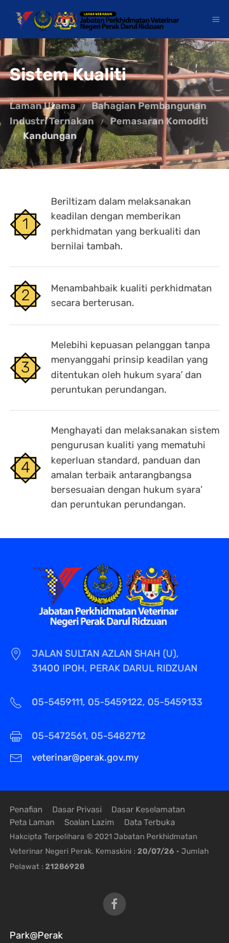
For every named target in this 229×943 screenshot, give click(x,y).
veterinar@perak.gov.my (85, 757)
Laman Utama (43, 106)
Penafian (26, 809)
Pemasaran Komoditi (159, 121)
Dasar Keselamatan (148, 809)
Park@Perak (36, 935)
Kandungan (50, 136)
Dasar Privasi (77, 809)
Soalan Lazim (89, 822)
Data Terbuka (149, 822)
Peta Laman (32, 822)
